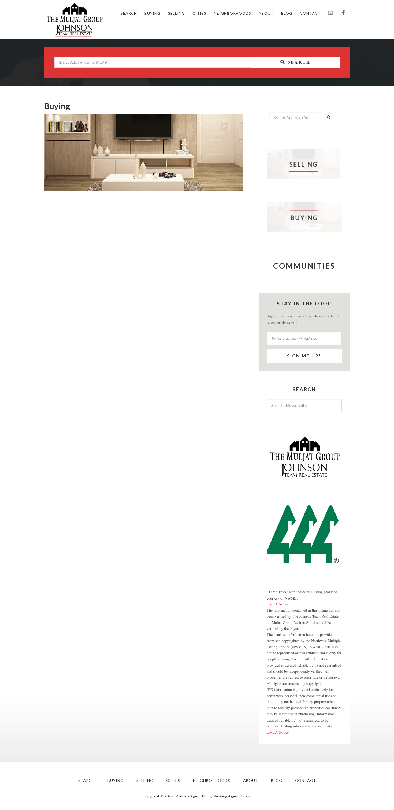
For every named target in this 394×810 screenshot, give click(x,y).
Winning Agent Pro (192, 796)
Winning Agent (226, 796)
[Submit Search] (329, 117)
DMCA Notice (278, 603)
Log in (246, 796)
